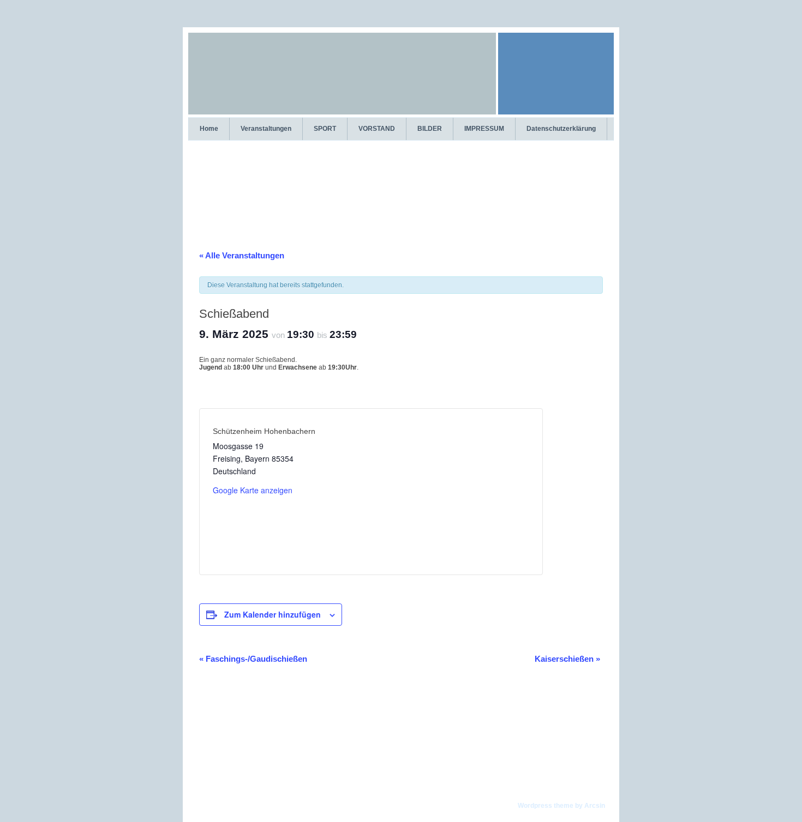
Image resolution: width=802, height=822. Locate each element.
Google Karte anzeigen (252, 490)
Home (209, 128)
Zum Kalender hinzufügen (272, 614)
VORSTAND (376, 128)
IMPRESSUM (484, 128)
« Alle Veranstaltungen (241, 255)
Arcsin (594, 805)
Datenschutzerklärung (561, 128)
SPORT (325, 128)
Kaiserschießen (567, 658)
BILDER (429, 128)
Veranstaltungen (266, 128)
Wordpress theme (545, 805)
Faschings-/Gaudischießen (253, 658)
